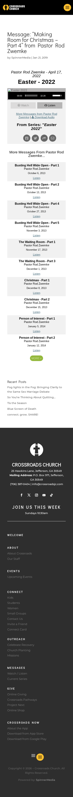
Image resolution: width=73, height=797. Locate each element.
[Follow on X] (29, 495)
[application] (36, 95)
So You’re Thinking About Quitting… (31, 397)
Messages (16, 667)
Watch (25, 105)
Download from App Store (25, 733)
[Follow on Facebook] (22, 495)
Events (13, 571)
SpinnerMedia (21, 57)
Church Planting (18, 650)
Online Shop (16, 710)
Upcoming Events (19, 577)
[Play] (13, 95)
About (13, 547)
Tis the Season (17, 403)
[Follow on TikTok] (51, 495)
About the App (17, 728)
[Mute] (49, 95)
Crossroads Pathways (22, 699)
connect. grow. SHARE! (22, 414)
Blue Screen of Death (21, 408)
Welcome (15, 535)
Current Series (17, 679)
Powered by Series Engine (36, 368)
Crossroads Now (23, 722)
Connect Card (17, 629)
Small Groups (16, 613)
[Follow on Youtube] (44, 495)
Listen (51, 105)
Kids (10, 597)
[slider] (31, 95)
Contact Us (15, 619)
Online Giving (16, 694)
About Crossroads (19, 553)
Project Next (16, 705)
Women (12, 608)
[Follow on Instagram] (36, 495)
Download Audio (44, 117)
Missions (13, 655)
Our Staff (13, 559)
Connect (15, 592)
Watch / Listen (17, 673)
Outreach (16, 639)
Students (13, 603)
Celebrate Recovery (20, 645)
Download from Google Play (26, 739)
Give (11, 688)
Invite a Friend (17, 624)
